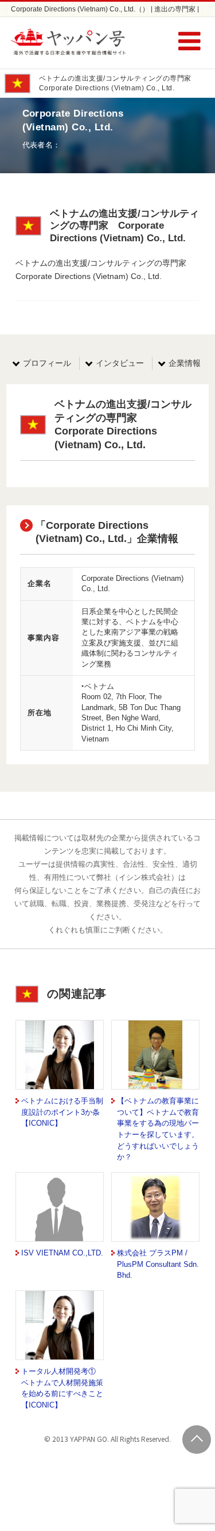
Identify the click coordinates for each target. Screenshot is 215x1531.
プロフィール (47, 363)
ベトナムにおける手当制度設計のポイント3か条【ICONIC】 (62, 1112)
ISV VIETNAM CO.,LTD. (62, 1253)
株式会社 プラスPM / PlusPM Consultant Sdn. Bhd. (158, 1264)
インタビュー (120, 363)
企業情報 (185, 363)
